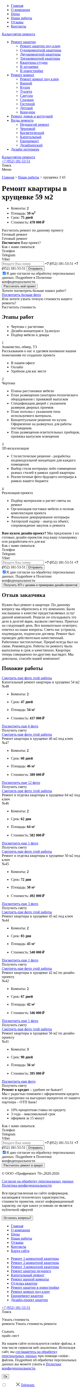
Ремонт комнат (22, 75)
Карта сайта (20, 1251)
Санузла (26, 96)
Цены (15, 14)
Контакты (18, 26)
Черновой (27, 129)
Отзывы (17, 22)
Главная (17, 6)
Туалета (26, 91)
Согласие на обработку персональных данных (38, 1181)
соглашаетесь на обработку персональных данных (29, 1354)
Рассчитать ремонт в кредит (23, 1165)
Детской (26, 108)
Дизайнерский (31, 145)
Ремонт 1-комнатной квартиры (35, 1258)
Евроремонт (29, 141)
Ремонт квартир (23, 42)
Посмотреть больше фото (21, 295)
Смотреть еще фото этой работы (27, 678)
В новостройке (31, 71)
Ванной (26, 83)
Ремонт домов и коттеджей (32, 116)
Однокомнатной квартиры (40, 50)
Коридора (27, 112)
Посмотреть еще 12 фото (21, 783)
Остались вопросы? (17, 1218)
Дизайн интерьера (25, 149)
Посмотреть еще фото (19, 1081)
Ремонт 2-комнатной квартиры (35, 1263)
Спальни (27, 100)
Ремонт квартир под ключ (40, 46)
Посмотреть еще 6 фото (20, 726)
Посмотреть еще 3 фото (20, 904)
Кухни (25, 87)
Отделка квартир (24, 1283)
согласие (23, 273)
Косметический (32, 133)
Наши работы (21, 18)
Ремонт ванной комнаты (30, 1279)
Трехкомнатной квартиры (40, 58)
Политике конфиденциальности (27, 280)
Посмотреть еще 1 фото (20, 843)
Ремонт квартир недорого (31, 1271)
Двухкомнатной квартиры (40, 54)
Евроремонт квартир (27, 1296)
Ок (5, 1376)
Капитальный (30, 137)
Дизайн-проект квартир (29, 1300)
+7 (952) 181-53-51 (16, 161)
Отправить (35, 268)
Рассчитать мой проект (20, 286)
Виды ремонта (22, 120)
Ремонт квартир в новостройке (35, 1287)
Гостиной (27, 104)
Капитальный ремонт (27, 1275)
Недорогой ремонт (34, 124)
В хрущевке (29, 67)
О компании (20, 10)
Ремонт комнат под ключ (39, 79)
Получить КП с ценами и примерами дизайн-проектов (40, 585)
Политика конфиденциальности (27, 1185)
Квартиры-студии (34, 62)
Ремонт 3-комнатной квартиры (35, 1267)
